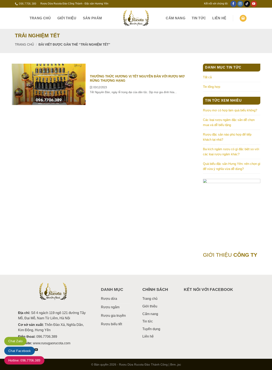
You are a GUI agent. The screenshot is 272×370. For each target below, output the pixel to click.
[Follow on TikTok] (247, 4)
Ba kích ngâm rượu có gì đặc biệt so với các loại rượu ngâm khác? (231, 151)
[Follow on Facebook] (233, 4)
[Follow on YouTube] (254, 4)
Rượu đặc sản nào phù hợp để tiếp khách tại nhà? (227, 137)
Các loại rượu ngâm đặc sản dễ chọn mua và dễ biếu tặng (229, 122)
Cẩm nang (175, 18)
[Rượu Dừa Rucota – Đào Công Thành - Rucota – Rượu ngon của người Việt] (136, 18)
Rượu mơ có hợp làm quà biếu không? (230, 110)
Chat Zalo (15, 341)
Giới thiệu (66, 18)
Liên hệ (219, 18)
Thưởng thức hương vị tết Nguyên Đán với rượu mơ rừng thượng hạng (137, 78)
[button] (243, 18)
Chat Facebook (19, 351)
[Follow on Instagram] (240, 4)
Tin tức (199, 18)
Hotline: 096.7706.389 (24, 360)
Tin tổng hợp (211, 86)
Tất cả (207, 77)
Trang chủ (40, 18)
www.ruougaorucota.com (51, 343)
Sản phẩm (92, 18)
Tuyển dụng (151, 329)
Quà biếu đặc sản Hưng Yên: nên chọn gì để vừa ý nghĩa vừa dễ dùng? (231, 166)
